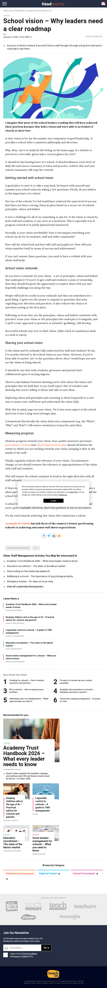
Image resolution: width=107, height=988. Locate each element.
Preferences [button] (63, 495)
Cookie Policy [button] (73, 492)
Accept (53, 501)
